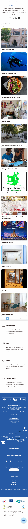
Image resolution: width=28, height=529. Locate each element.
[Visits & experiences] (12, 5)
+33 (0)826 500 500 (13, 418)
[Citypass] (11, 5)
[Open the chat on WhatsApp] (24, 520)
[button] (18, 5)
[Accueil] (9, 5)
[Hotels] (10, 5)
